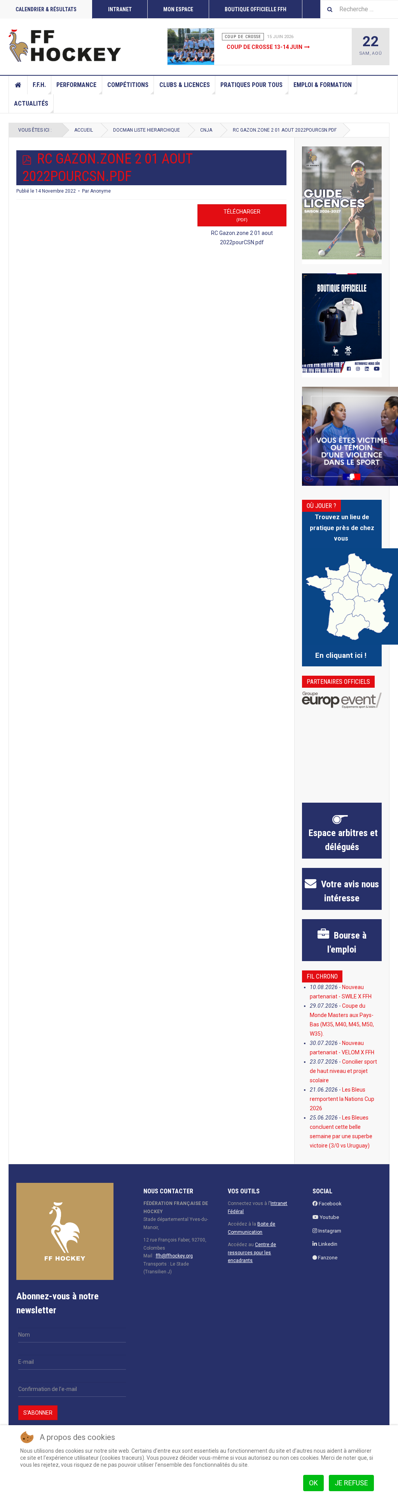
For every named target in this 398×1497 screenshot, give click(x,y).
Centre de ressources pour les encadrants (252, 1252)
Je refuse (351, 1483)
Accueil (18, 85)
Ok (313, 1483)
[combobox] (359, 9)
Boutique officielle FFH (255, 9)
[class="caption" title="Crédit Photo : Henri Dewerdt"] (196, 46)
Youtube (328, 1217)
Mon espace (178, 9)
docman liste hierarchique (146, 130)
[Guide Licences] (342, 202)
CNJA (206, 130)
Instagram (329, 1231)
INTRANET (120, 9)
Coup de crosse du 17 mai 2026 (270, 47)
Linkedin (327, 1244)
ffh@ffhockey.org (174, 1256)
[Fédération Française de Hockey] (65, 45)
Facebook (330, 1204)
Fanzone (327, 1258)
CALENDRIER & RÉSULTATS (46, 9)
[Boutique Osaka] (342, 323)
